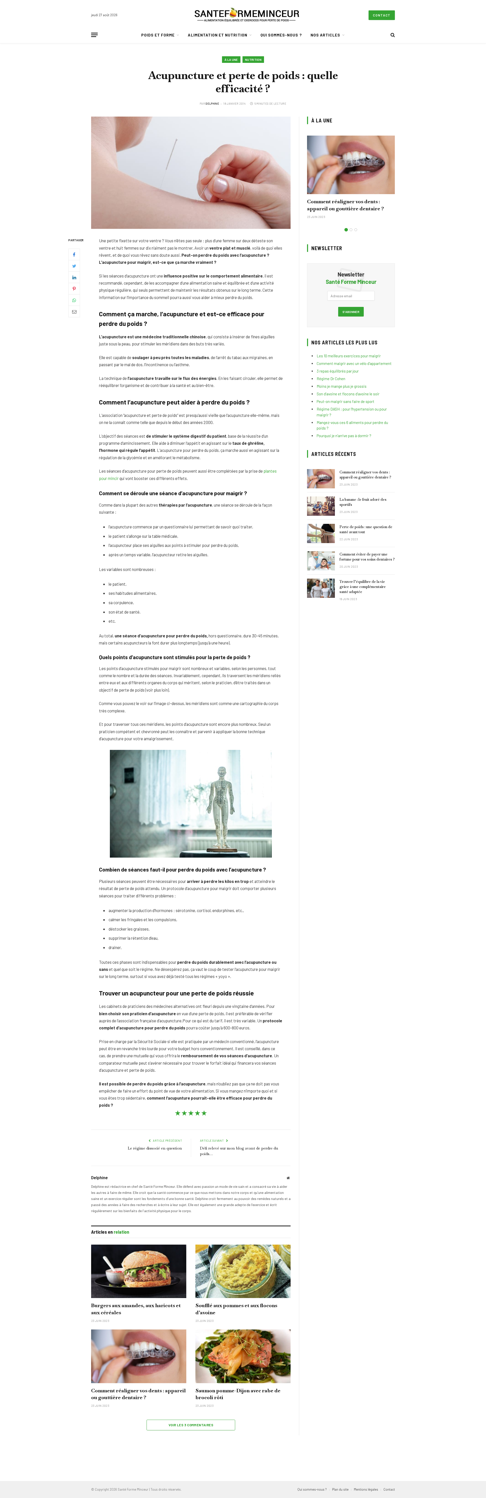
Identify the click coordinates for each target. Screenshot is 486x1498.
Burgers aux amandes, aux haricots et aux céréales (136, 1309)
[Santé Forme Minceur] (247, 15)
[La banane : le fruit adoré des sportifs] (321, 506)
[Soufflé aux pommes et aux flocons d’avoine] (243, 1271)
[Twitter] (74, 266)
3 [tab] (355, 230)
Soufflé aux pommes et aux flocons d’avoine (236, 1309)
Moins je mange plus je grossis (342, 386)
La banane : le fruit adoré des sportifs (363, 502)
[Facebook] (74, 255)
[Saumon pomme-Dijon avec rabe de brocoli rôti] (243, 1356)
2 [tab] (351, 230)
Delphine (212, 103)
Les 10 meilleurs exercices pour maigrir (349, 356)
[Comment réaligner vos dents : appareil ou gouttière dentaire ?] (138, 1356)
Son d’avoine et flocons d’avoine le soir (348, 394)
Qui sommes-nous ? (281, 35)
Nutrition (253, 59)
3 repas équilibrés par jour (338, 371)
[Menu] (94, 35)
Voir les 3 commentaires (191, 1425)
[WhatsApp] (74, 300)
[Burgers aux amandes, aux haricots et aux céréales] (138, 1271)
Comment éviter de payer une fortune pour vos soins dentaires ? (367, 557)
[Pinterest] (74, 289)
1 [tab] (346, 230)
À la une (231, 59)
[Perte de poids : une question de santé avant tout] (321, 533)
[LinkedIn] (74, 277)
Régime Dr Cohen (331, 378)
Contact (382, 15)
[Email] (74, 312)
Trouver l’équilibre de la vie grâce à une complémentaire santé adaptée (362, 586)
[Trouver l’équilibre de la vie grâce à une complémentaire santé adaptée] (321, 588)
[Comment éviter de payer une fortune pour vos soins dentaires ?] (321, 560)
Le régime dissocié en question (155, 1148)
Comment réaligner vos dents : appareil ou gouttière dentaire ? (138, 1394)
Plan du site (340, 1489)
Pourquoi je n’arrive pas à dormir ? (344, 435)
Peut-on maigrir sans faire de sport (345, 401)
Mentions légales (366, 1489)
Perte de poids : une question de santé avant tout (365, 529)
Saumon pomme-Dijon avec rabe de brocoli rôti (237, 1394)
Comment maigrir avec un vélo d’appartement (354, 363)
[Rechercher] (392, 35)
